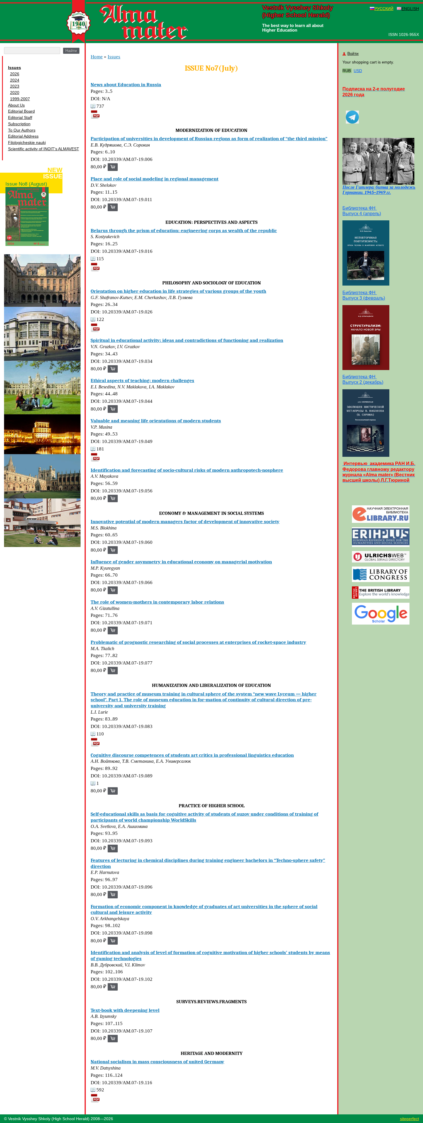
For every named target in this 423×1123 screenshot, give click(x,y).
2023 (14, 86)
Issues (14, 67)
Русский (383, 8)
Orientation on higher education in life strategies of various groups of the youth (178, 291)
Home (97, 56)
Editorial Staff (20, 117)
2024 (14, 80)
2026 (14, 74)
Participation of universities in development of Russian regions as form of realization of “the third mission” (209, 138)
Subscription (19, 124)
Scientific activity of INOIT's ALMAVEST (43, 149)
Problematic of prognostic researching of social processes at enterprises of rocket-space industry (198, 642)
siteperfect (409, 1118)
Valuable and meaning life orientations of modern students (156, 420)
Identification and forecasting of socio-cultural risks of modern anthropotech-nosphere (187, 470)
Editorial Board (21, 111)
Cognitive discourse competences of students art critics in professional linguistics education (192, 755)
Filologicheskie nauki (27, 142)
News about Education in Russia (126, 84)
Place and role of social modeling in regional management (154, 179)
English (410, 8)
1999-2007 (20, 99)
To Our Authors (21, 130)
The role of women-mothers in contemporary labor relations (157, 602)
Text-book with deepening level (125, 1010)
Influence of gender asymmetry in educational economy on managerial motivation (181, 562)
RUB (346, 70)
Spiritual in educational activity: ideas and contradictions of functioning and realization (187, 340)
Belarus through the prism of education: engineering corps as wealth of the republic (184, 230)
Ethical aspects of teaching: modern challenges (142, 380)
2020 (14, 92)
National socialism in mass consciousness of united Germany (157, 1061)
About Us (16, 105)
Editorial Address (23, 136)
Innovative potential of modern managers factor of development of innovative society (185, 521)
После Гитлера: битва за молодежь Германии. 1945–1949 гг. (378, 190)
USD (358, 70)
